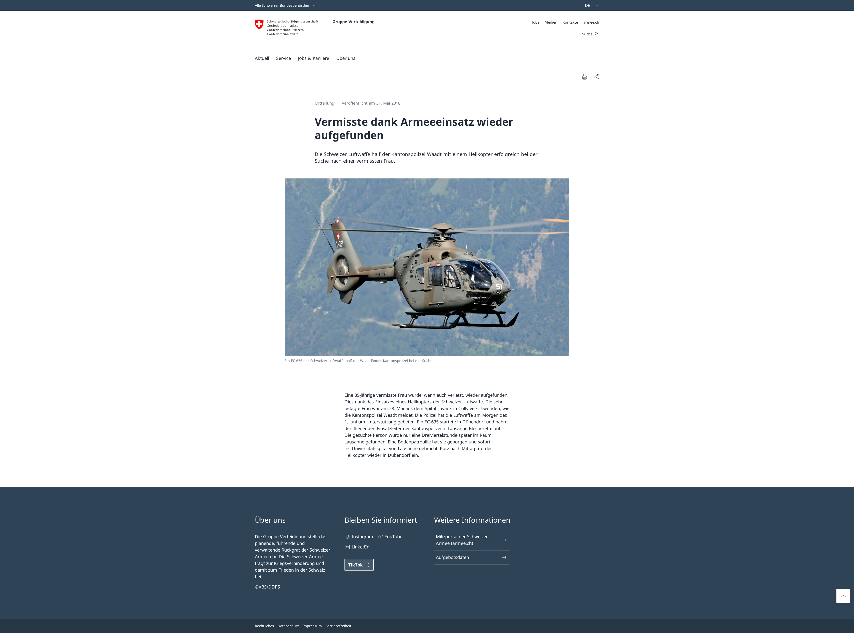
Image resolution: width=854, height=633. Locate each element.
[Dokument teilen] (596, 76)
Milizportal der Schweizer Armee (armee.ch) (462, 540)
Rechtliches (264, 625)
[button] (262, 58)
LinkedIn (360, 547)
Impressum (312, 625)
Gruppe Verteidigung (353, 21)
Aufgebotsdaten (452, 557)
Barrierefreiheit (338, 625)
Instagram (362, 537)
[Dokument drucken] (584, 76)
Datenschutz (288, 625)
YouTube (393, 537)
